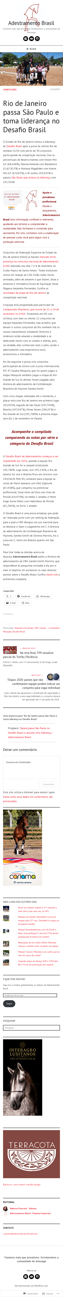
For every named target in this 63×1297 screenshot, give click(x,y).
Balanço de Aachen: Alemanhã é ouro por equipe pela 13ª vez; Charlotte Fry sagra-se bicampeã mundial (38, 920)
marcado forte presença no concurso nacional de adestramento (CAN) (30, 261)
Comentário (48, 784)
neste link (52, 574)
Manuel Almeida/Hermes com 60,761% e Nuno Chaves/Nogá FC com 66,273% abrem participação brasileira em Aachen (38, 933)
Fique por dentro (14, 979)
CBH (36, 628)
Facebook (25, 38)
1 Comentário (54, 628)
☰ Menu (32, 49)
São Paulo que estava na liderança (31, 177)
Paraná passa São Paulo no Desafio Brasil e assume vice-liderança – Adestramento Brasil (31, 732)
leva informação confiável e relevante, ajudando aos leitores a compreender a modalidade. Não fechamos (28, 224)
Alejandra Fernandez (24, 628)
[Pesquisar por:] (31, 1027)
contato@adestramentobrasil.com (20, 1233)
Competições (10, 89)
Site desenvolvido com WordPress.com (31, 1286)
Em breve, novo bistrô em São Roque (22, 1184)
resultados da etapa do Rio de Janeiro (24, 293)
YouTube (31, 38)
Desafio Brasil (14, 146)
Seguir (9, 1003)
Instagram (37, 38)
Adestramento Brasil (31, 22)
